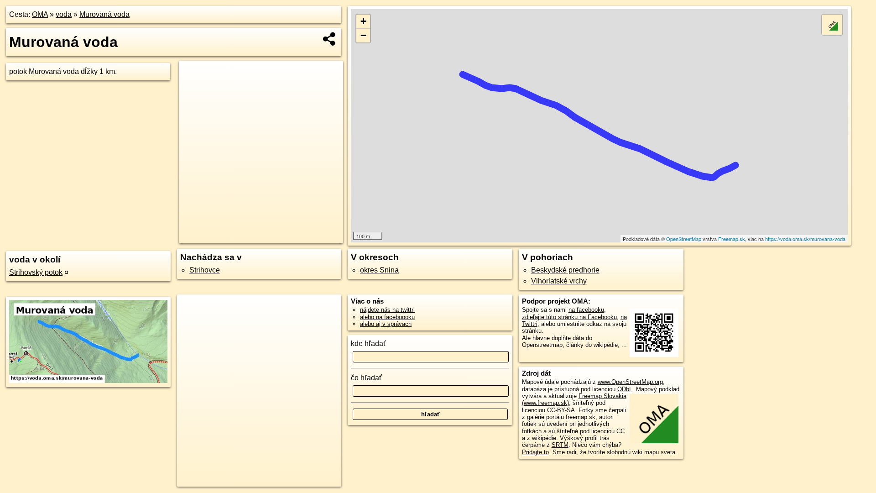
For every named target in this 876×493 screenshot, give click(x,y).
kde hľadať (368, 343)
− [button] (363, 35)
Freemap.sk (731, 238)
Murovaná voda (104, 14)
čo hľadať (366, 378)
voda (64, 14)
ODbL (624, 389)
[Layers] (832, 25)
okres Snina (379, 270)
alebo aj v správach (386, 323)
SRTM (560, 444)
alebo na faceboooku (387, 317)
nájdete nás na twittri (387, 309)
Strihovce (204, 270)
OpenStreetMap (683, 238)
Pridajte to (535, 452)
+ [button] (363, 21)
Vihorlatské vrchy (559, 281)
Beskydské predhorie (565, 270)
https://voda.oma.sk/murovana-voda (805, 238)
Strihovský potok (36, 272)
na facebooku (586, 309)
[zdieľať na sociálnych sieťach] (330, 38)
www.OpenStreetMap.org (630, 381)
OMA (40, 14)
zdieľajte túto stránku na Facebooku (569, 317)
